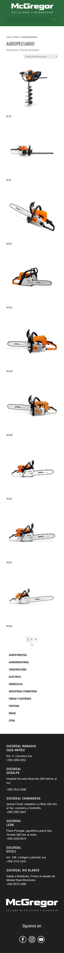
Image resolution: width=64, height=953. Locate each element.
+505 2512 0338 (16, 789)
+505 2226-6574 (16, 838)
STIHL (16, 37)
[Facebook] (23, 942)
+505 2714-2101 (16, 861)
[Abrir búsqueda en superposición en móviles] (32, 644)
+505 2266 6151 (16, 760)
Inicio (8, 37)
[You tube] (41, 942)
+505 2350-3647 (16, 812)
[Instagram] (32, 942)
